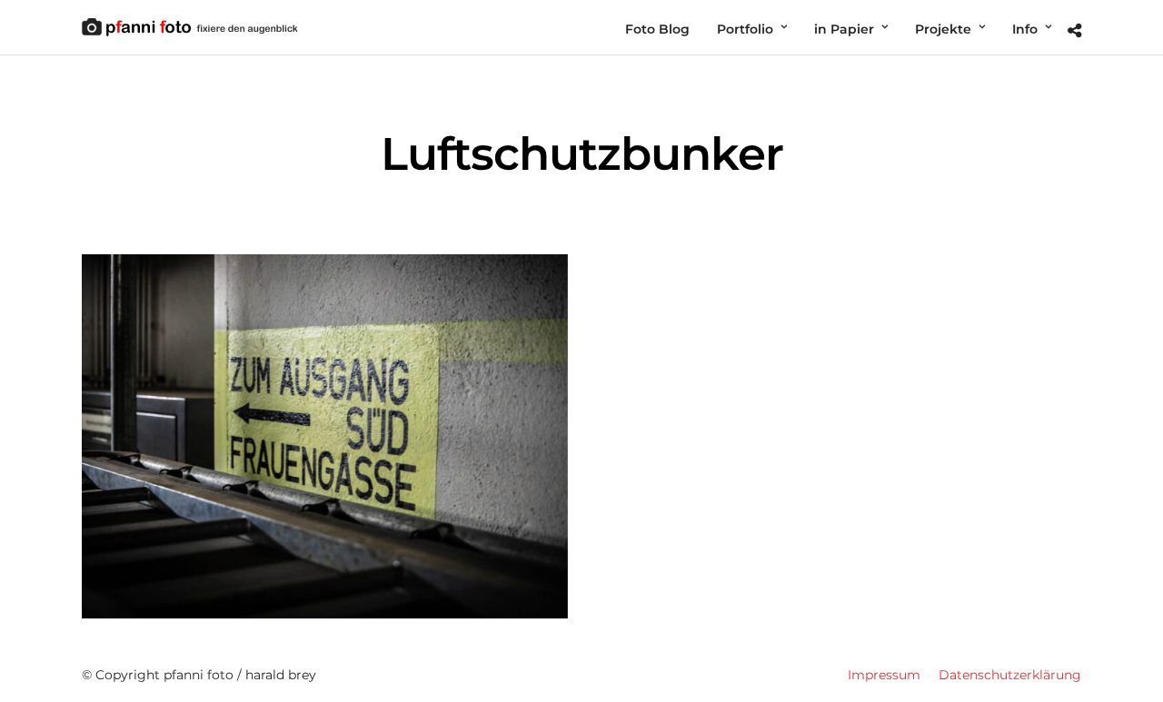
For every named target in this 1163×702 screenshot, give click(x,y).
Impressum (884, 675)
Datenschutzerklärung (1010, 675)
